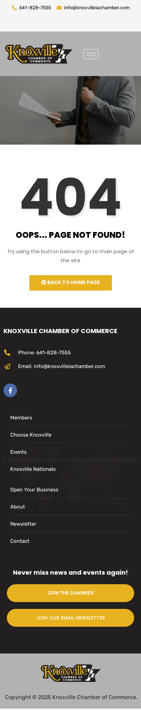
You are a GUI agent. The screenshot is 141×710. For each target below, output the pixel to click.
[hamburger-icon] (91, 54)
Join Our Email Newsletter (70, 617)
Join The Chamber (71, 593)
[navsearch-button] (109, 52)
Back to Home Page (73, 282)
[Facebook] (10, 390)
